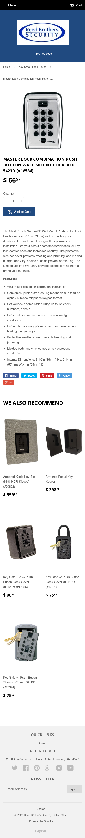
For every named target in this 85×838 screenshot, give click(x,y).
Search (42, 743)
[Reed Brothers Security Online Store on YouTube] (70, 769)
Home (6, 67)
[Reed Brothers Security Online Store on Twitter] (15, 769)
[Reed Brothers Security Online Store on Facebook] (26, 769)
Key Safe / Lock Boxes (32, 67)
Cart (78, 5)
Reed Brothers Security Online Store (45, 815)
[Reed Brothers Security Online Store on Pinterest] (37, 769)
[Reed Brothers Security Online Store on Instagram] (59, 769)
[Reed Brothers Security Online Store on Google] (48, 769)
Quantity (8, 193)
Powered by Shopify (41, 821)
